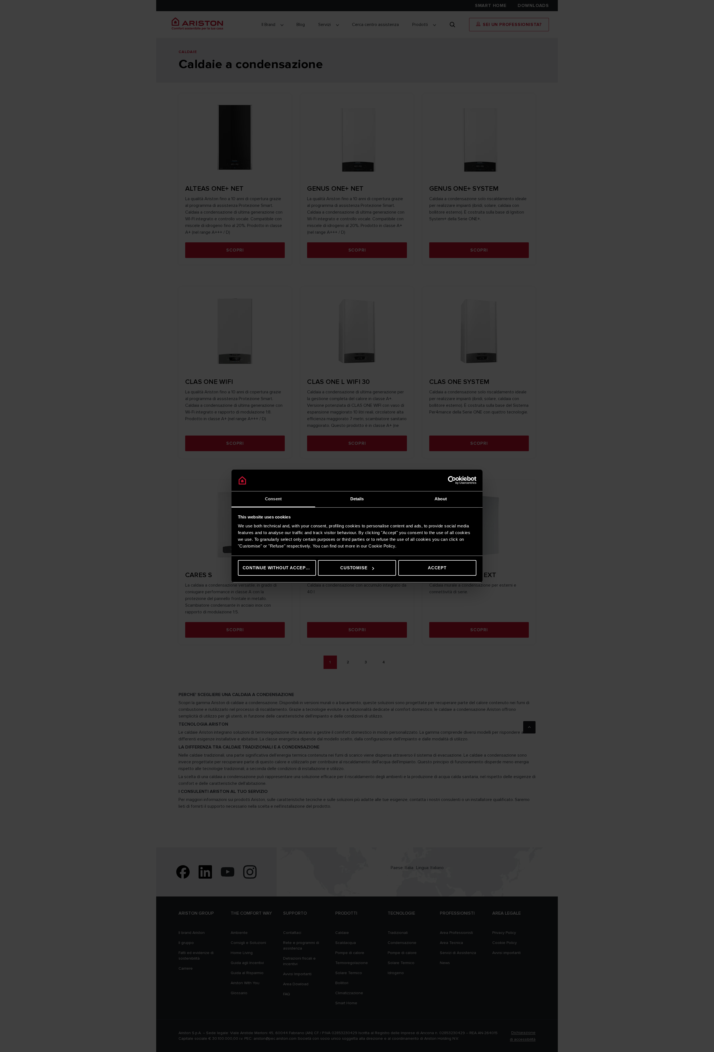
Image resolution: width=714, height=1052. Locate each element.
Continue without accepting (279, 567)
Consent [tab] (273, 498)
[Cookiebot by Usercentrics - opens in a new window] (452, 480)
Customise (353, 567)
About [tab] (441, 498)
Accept (437, 567)
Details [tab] (357, 498)
